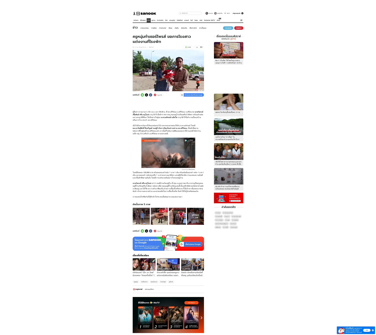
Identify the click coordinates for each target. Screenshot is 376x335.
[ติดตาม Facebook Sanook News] (228, 198)
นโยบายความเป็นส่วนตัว (350, 332)
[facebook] (150, 94)
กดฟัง (189, 47)
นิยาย (218, 20)
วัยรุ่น (196, 20)
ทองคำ (162, 172)
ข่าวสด (227, 220)
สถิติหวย (218, 227)
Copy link (159, 95)
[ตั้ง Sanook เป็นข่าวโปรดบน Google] (168, 243)
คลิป (201, 20)
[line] (142, 94)
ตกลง (367, 330)
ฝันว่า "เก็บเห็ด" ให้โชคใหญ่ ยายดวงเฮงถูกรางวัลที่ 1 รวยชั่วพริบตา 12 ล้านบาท (228, 62)
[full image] (141, 216)
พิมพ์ (152, 47)
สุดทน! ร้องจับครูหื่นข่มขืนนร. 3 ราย (227, 112)
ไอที (191, 20)
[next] (201, 318)
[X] (146, 94)
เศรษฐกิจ (172, 20)
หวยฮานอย (234, 227)
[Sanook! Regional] (138, 289)
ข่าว (148, 20)
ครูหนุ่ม (136, 282)
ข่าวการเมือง (219, 220)
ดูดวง (153, 20)
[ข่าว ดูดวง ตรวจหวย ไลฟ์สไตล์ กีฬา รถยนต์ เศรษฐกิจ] (144, 13)
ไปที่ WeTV (191, 303)
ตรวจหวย (233, 224)
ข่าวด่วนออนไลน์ (227, 213)
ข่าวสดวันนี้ (219, 216)
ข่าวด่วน (218, 213)
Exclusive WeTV (209, 20)
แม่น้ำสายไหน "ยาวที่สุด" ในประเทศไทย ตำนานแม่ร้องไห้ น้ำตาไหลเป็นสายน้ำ (227, 139)
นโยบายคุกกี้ (359, 332)
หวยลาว (227, 216)
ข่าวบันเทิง (160, 20)
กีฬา (166, 20)
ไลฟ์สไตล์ (180, 20)
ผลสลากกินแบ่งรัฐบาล (222, 224)
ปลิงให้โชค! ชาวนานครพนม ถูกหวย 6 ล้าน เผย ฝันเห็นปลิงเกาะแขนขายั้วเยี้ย (228, 163)
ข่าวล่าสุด (163, 282)
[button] (180, 13)
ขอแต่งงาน (154, 282)
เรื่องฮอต (143, 20)
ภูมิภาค (171, 282)
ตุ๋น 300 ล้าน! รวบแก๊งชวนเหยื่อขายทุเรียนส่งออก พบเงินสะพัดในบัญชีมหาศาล (227, 188)
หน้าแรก (136, 20)
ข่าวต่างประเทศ (236, 216)
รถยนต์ (186, 20)
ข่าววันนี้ (225, 227)
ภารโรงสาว (144, 282)
